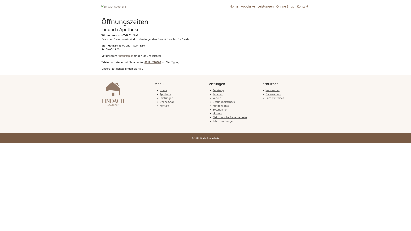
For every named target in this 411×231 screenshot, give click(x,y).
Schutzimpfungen (223, 121)
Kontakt (302, 6)
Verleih (217, 98)
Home (234, 6)
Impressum (273, 90)
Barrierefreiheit (275, 98)
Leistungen (266, 6)
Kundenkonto (221, 105)
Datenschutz (273, 94)
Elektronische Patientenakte (230, 117)
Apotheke (248, 6)
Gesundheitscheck (224, 102)
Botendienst (220, 109)
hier (140, 68)
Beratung (218, 90)
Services (218, 94)
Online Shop (285, 6)
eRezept (217, 113)
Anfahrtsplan (126, 56)
